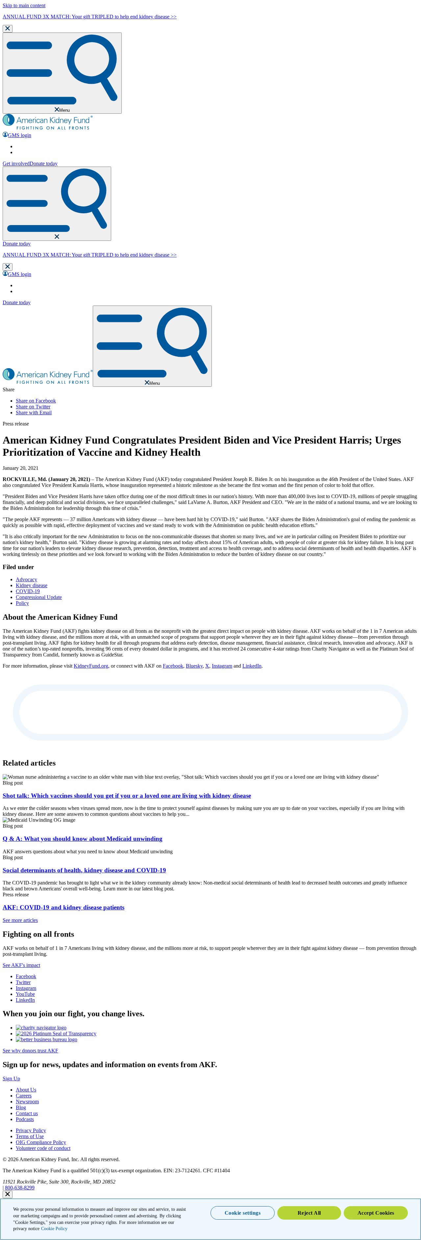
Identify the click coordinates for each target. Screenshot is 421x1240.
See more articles (20, 920)
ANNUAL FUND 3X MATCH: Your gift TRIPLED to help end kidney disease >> (90, 16)
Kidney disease (31, 585)
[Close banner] (7, 29)
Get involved (16, 163)
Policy (22, 603)
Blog (21, 1107)
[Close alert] (7, 1194)
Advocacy (26, 579)
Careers (24, 1095)
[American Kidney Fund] (48, 128)
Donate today (44, 163)
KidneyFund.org (91, 666)
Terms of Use (30, 1136)
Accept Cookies (376, 1213)
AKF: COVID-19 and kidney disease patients (63, 907)
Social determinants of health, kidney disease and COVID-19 (84, 870)
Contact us (27, 1113)
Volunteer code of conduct (43, 1148)
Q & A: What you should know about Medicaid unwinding (82, 838)
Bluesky (194, 666)
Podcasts (25, 1119)
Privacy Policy (31, 1130)
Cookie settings (243, 1213)
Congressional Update (39, 597)
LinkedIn (251, 666)
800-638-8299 (20, 1187)
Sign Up (11, 1078)
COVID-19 (28, 591)
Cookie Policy (54, 1228)
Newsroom (27, 1101)
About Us (26, 1089)
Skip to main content (24, 5)
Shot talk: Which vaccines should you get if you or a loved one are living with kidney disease (127, 795)
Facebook (173, 666)
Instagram (222, 666)
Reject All (309, 1213)
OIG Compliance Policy (41, 1142)
